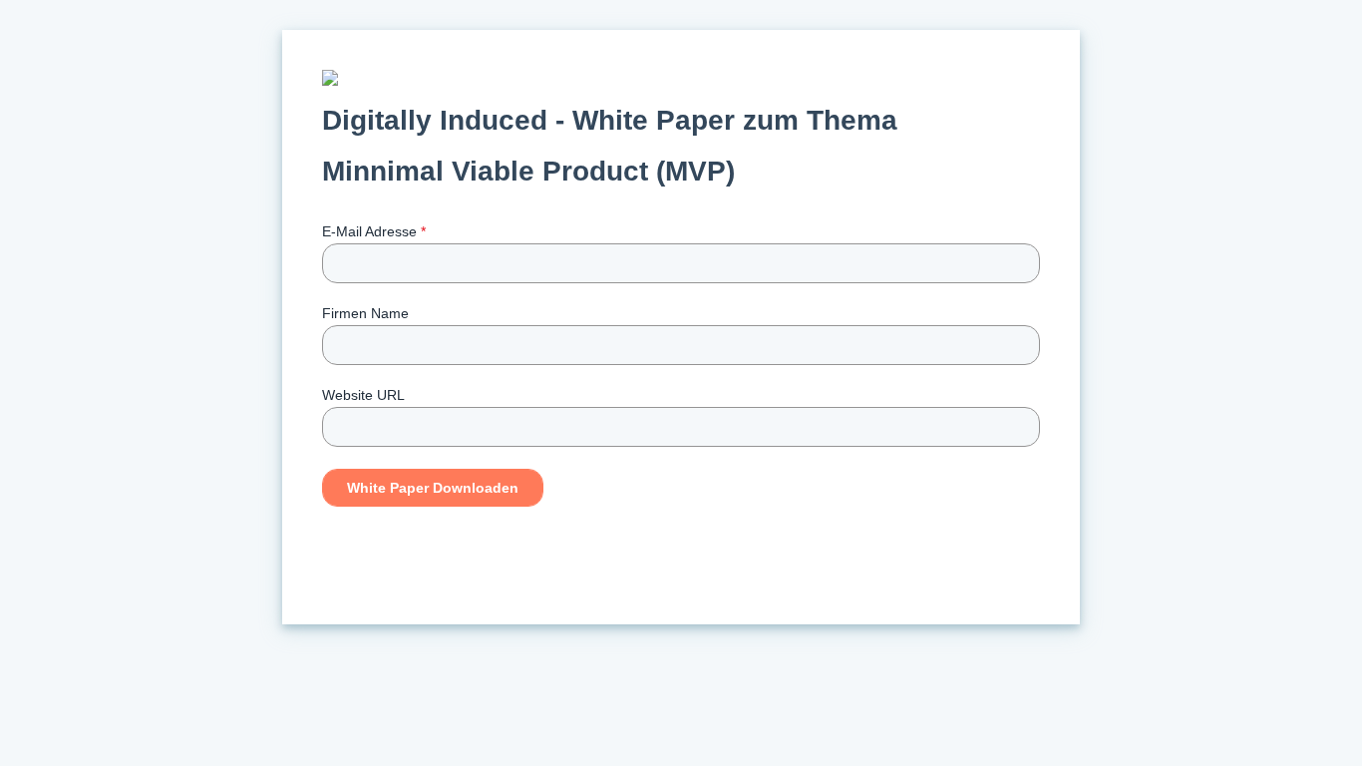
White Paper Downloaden (432, 488)
